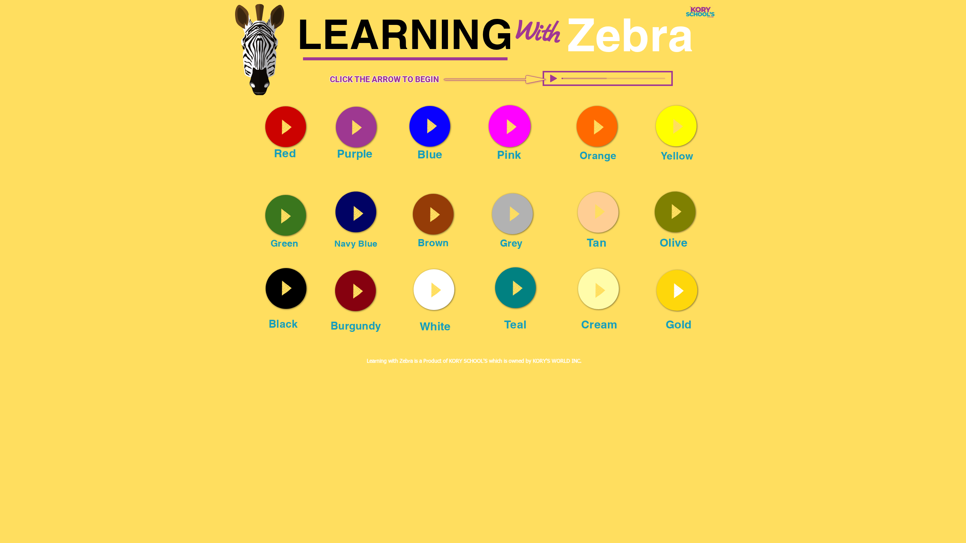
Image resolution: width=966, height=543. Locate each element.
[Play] (553, 78)
